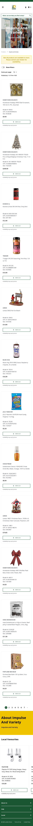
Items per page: (6, 72)
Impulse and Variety (13, 52)
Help (2, 809)
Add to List (17, 122)
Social (3, 815)
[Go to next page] (27, 707)
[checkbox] (3, 67)
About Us (4, 803)
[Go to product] (16, 89)
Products (3, 52)
